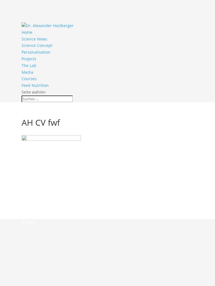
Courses (29, 78)
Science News (34, 39)
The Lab (29, 65)
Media (27, 72)
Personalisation (36, 52)
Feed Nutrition (35, 85)
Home (27, 32)
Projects (29, 58)
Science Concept (37, 45)
